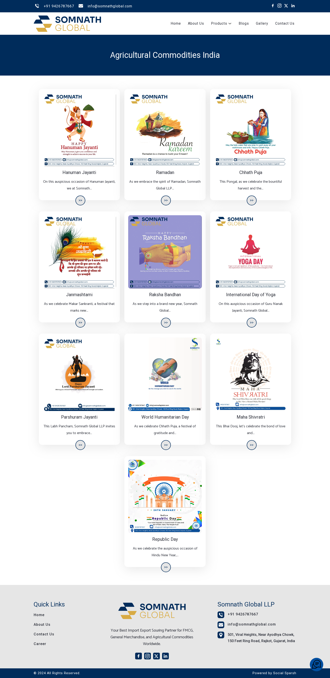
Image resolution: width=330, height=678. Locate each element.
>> (80, 200)
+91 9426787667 (59, 6)
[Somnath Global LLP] (316, 664)
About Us (196, 23)
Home (176, 23)
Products (219, 23)
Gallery (262, 23)
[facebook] (272, 5)
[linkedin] (293, 5)
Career (40, 644)
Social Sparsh (284, 673)
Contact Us (285, 23)
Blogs (244, 23)
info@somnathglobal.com (110, 6)
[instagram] (279, 5)
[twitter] (286, 5)
